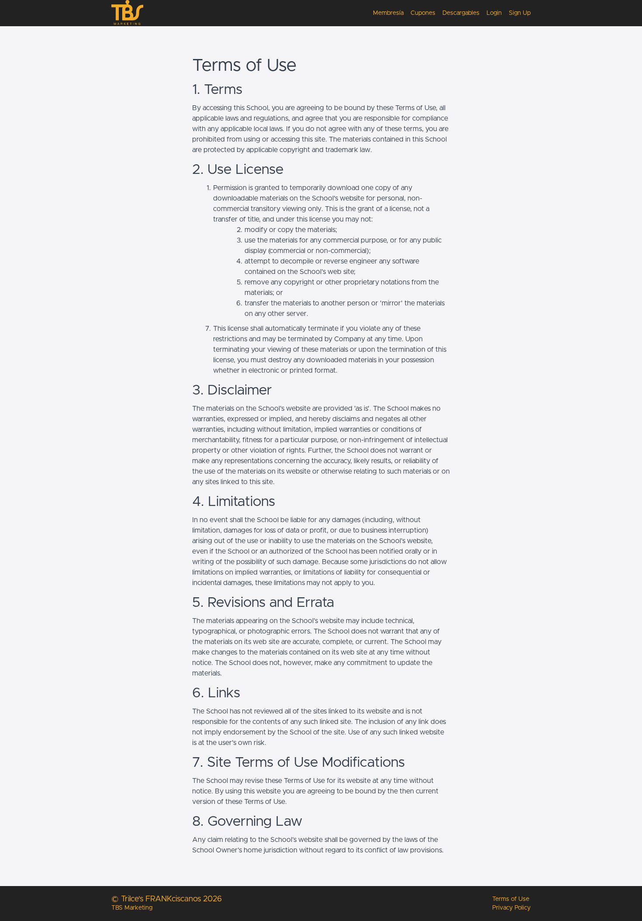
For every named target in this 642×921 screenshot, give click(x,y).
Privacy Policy (511, 908)
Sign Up (520, 13)
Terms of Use (510, 899)
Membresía (388, 13)
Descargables (461, 13)
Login (494, 13)
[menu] (448, 13)
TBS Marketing (131, 908)
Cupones (423, 13)
